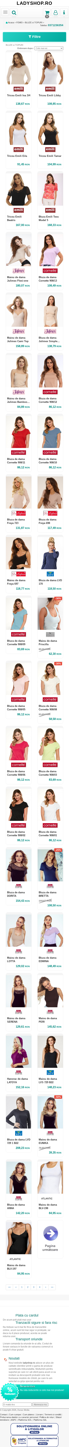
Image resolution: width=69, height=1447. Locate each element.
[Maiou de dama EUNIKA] (50, 1111)
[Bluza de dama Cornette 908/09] (18, 613)
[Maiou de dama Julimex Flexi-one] (18, 249)
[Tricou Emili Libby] (50, 67)
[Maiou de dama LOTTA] (18, 930)
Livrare (39, 1414)
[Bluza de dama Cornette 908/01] (50, 804)
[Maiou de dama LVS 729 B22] (50, 1051)
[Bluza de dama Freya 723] (18, 492)
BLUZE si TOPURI (33, 22)
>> (52, 1287)
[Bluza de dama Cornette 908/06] (18, 743)
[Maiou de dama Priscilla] (50, 613)
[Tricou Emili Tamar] (50, 128)
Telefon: (51, 25)
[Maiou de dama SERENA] (18, 990)
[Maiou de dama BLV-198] (50, 1177)
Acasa (11, 22)
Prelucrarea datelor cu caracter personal (19, 1417)
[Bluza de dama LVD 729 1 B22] (18, 1111)
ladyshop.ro (29, 1362)
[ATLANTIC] (50, 1198)
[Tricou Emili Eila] (18, 128)
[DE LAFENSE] (19, 513)
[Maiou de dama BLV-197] (18, 1237)
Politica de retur (46, 1417)
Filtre (36, 37)
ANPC (13, 1420)
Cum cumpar (15, 1414)
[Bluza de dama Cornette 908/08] (50, 678)
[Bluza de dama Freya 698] (50, 492)
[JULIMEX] (19, 270)
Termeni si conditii (53, 1414)
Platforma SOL (25, 1420)
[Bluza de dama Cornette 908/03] (50, 743)
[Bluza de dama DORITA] (18, 864)
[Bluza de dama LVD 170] (50, 552)
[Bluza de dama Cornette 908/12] (50, 370)
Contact (4, 1414)
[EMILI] (19, 89)
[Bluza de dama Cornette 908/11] (18, 431)
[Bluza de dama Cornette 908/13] (50, 249)
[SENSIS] (50, 634)
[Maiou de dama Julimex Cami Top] (18, 310)
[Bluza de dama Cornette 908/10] (50, 431)
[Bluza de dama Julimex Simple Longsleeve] (50, 310)
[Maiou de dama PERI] (50, 990)
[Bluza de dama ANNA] (18, 1177)
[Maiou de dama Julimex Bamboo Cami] (18, 370)
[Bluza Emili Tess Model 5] (50, 188)
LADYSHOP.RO (34, 3)
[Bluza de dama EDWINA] (50, 930)
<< (9, 1287)
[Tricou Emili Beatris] (18, 188)
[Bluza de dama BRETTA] (50, 864)
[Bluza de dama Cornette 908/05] (18, 678)
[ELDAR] (19, 886)
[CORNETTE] (50, 270)
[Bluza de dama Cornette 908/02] (18, 804)
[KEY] (50, 574)
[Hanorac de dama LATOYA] (18, 1051)
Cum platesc (29, 1414)
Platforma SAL (40, 1420)
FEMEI (19, 22)
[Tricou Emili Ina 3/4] (18, 67)
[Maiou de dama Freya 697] (18, 552)
